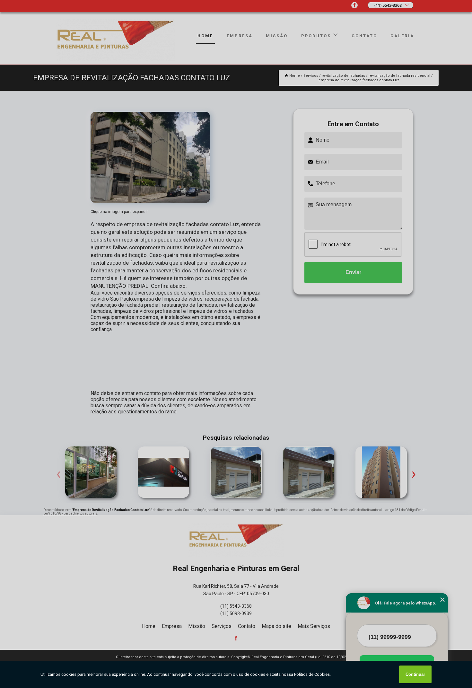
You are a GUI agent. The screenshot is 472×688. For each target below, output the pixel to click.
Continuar (415, 674)
